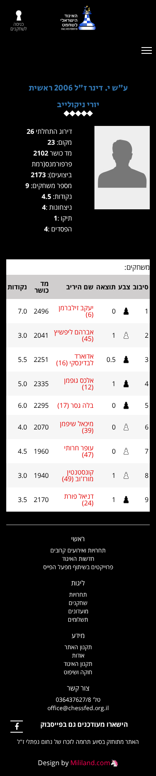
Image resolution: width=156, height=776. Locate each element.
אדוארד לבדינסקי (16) (75, 359)
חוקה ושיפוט (78, 672)
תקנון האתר (78, 647)
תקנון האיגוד (78, 664)
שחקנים (78, 603)
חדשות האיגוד (78, 559)
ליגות (78, 583)
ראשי (78, 538)
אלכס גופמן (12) (79, 384)
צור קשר (78, 688)
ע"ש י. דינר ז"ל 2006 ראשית (78, 88)
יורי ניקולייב (78, 105)
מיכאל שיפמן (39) (77, 427)
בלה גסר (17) (75, 405)
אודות (78, 655)
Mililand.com (90, 762)
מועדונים (78, 611)
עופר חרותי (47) (79, 451)
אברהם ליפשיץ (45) (74, 335)
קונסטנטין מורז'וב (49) (78, 475)
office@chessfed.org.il (78, 708)
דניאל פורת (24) (79, 499)
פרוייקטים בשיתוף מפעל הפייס (78, 567)
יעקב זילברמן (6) (76, 311)
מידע (78, 635)
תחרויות (78, 594)
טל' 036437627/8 (78, 699)
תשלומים (78, 619)
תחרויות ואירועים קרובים (78, 550)
